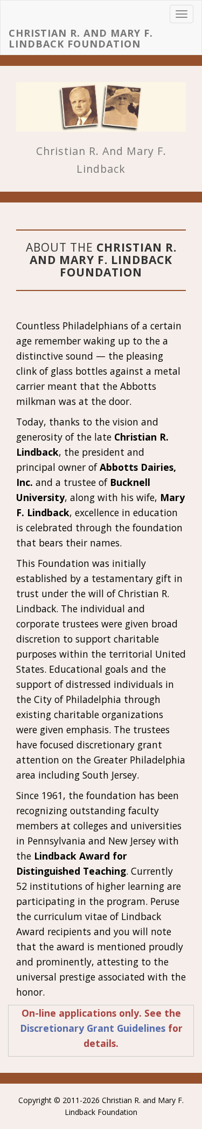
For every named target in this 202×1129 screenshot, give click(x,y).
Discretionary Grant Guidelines (92, 1028)
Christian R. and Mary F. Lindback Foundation (81, 39)
